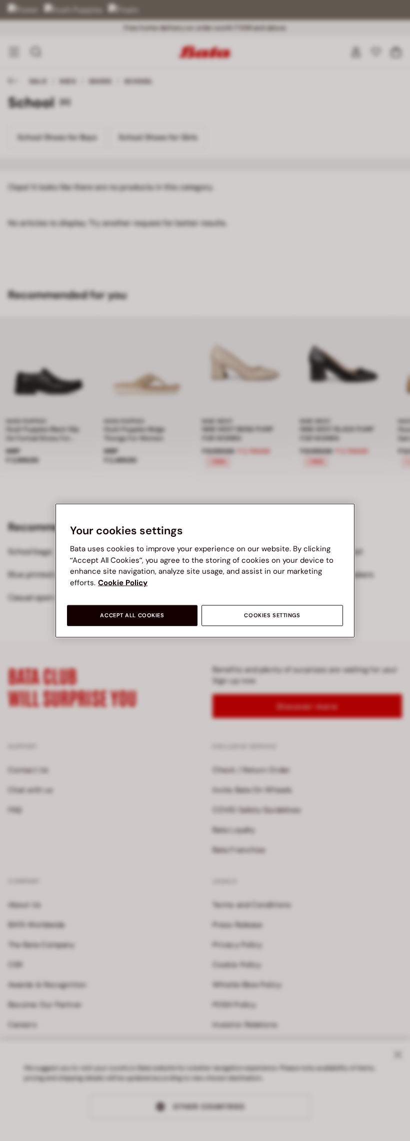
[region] (205, 570)
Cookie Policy (123, 582)
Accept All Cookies (132, 615)
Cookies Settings (272, 615)
